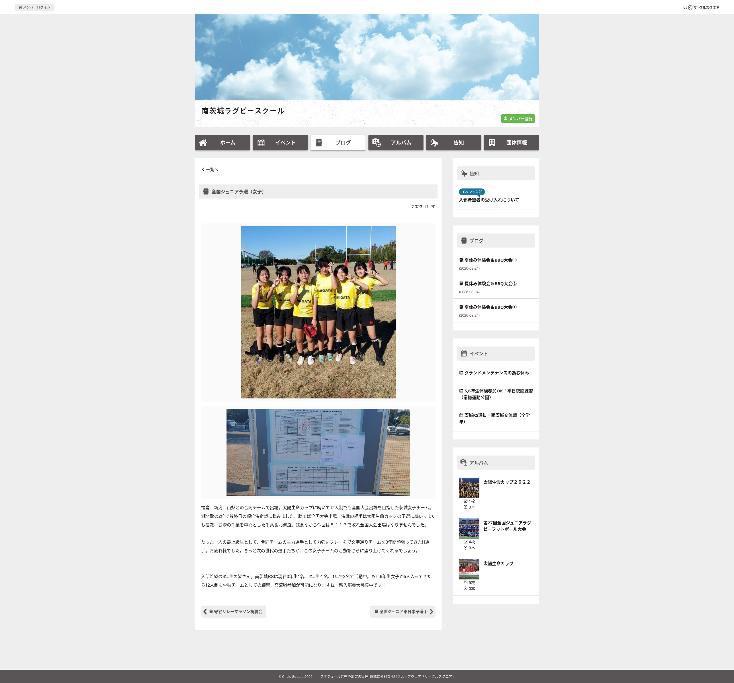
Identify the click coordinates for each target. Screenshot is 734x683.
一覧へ (212, 169)
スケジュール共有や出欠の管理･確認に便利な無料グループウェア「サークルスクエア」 (388, 676)
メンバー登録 (520, 118)
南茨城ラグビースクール (243, 110)
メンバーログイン (36, 7)
